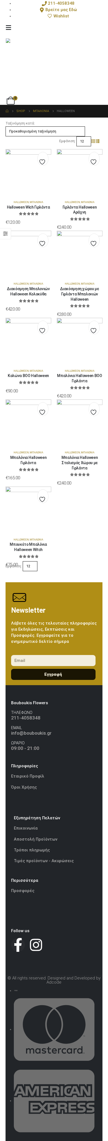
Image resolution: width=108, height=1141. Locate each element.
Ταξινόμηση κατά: (20, 123)
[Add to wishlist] (43, 160)
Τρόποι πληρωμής (32, 850)
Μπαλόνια (36, 202)
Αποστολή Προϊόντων (35, 839)
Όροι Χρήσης (24, 787)
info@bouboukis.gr (31, 733)
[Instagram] (36, 945)
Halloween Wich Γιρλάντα (28, 207)
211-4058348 (25, 718)
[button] (93, 141)
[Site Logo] (33, 66)
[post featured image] (28, 172)
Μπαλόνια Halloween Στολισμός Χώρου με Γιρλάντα (79, 462)
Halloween (21, 202)
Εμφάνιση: (67, 141)
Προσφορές (22, 890)
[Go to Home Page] (7, 111)
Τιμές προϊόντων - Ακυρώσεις (44, 860)
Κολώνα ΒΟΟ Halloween (28, 375)
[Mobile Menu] (8, 28)
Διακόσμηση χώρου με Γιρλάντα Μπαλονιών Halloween (79, 294)
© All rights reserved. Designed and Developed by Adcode (54, 980)
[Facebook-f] (18, 945)
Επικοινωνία (26, 828)
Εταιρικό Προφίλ (28, 776)
